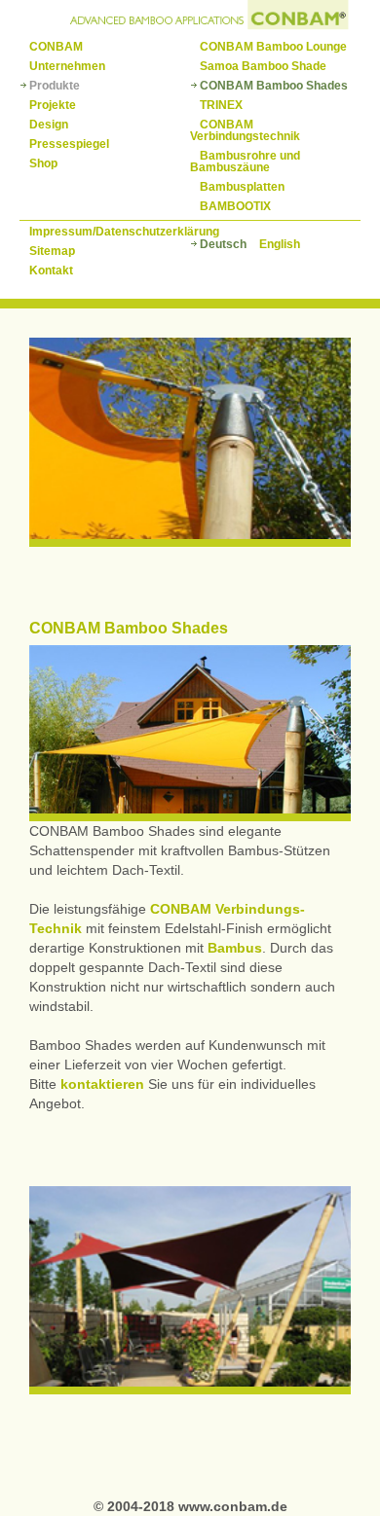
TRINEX (221, 105)
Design (48, 124)
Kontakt (51, 270)
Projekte (52, 105)
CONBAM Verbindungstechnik (245, 130)
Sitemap (52, 251)
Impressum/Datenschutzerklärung (124, 231)
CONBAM (56, 47)
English (279, 244)
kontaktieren (102, 1084)
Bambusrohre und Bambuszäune (245, 161)
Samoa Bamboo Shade (263, 66)
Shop (43, 163)
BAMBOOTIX (235, 206)
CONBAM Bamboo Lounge (273, 47)
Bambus (235, 948)
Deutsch (223, 244)
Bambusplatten (242, 187)
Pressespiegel (69, 144)
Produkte (54, 85)
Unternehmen (67, 66)
